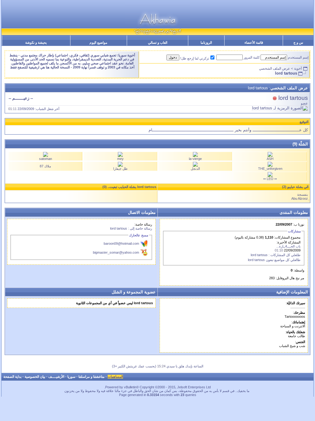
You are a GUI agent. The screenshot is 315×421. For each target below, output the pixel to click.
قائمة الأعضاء (254, 42)
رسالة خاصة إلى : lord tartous (131, 228)
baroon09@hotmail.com (121, 243)
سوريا (71, 376)
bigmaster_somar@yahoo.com (116, 252)
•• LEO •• (270, 179)
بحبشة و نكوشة (36, 42)
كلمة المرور (252, 57)
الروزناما (206, 42)
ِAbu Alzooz (299, 198)
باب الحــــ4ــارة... (288, 246)
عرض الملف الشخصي (274, 68)
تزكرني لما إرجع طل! (194, 58)
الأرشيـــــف (56, 376)
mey (120, 159)
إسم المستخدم (298, 57)
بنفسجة (302, 194)
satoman (45, 159)
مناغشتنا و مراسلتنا (91, 376)
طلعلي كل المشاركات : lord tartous (276, 255)
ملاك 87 (45, 166)
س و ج (298, 42)
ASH (270, 159)
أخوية (298, 68)
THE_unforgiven (270, 168)
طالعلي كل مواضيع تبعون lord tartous (274, 260)
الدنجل (195, 168)
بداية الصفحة (12, 376)
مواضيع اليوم (98, 42)
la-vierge (195, 159)
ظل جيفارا (120, 168)
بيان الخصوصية (35, 376)
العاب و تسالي (157, 42)
